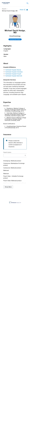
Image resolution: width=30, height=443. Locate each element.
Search (4, 9)
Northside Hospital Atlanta (13, 70)
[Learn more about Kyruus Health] (15, 202)
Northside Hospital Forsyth (13, 74)
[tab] (27, 3)
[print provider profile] (27, 10)
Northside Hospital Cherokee (14, 72)
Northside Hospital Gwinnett (13, 76)
